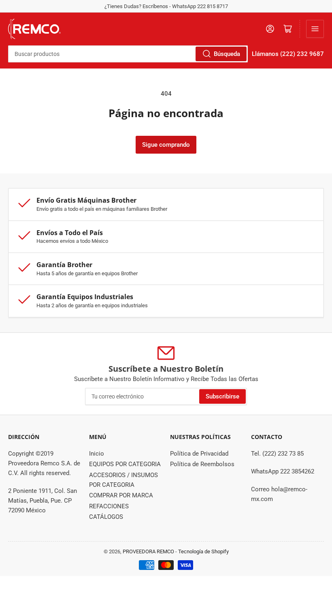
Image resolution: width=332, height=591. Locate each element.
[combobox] (128, 53)
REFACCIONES (109, 506)
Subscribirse (222, 396)
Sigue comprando (166, 144)
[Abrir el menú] (315, 29)
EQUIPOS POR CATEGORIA (125, 464)
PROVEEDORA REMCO (148, 551)
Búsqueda (227, 54)
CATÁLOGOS (106, 516)
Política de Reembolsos (202, 464)
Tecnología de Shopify (203, 551)
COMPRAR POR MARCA (121, 495)
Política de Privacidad (199, 453)
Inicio (96, 453)
